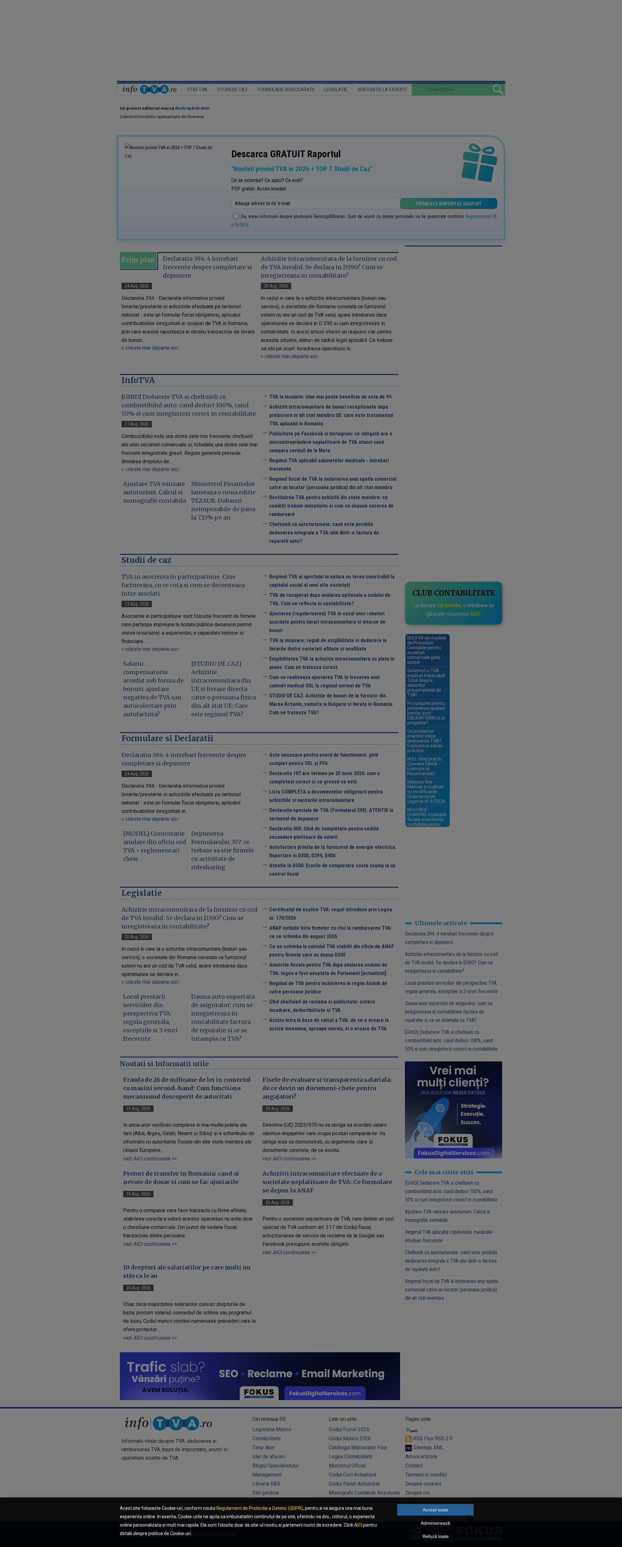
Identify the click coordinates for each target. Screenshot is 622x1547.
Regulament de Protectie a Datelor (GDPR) (259, 1508)
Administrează (435, 1523)
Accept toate (435, 1509)
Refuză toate (435, 1536)
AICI (358, 1525)
